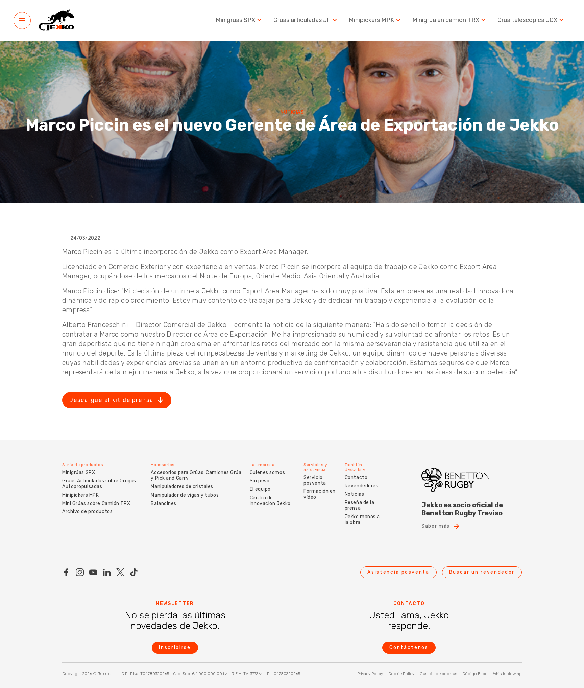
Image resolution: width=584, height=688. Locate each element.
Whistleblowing (507, 673)
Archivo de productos (87, 511)
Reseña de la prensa (359, 505)
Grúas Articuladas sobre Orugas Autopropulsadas (99, 483)
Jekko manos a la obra (362, 519)
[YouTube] (93, 572)
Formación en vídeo (319, 494)
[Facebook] (66, 572)
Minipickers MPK (371, 20)
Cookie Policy (401, 673)
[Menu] (22, 20)
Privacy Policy (370, 673)
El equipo (260, 489)
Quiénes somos (267, 472)
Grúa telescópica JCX (527, 20)
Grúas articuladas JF (302, 20)
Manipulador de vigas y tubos (185, 495)
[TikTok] (134, 572)
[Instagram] (80, 572)
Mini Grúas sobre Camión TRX (96, 503)
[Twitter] (120, 572)
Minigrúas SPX (235, 20)
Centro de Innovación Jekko (270, 500)
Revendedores (362, 486)
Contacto (356, 477)
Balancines (163, 503)
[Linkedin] (107, 572)
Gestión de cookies (438, 673)
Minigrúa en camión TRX (445, 20)
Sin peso (259, 481)
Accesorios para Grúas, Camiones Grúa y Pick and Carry (196, 475)
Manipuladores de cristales (182, 486)
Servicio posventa (314, 480)
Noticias (354, 494)
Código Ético (475, 673)
